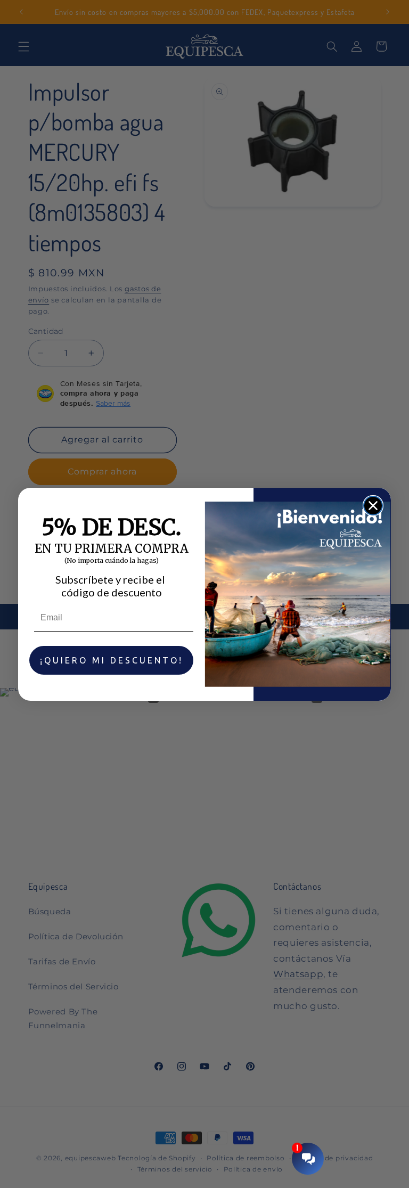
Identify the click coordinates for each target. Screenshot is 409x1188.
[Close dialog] (373, 505)
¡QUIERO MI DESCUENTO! (111, 660)
